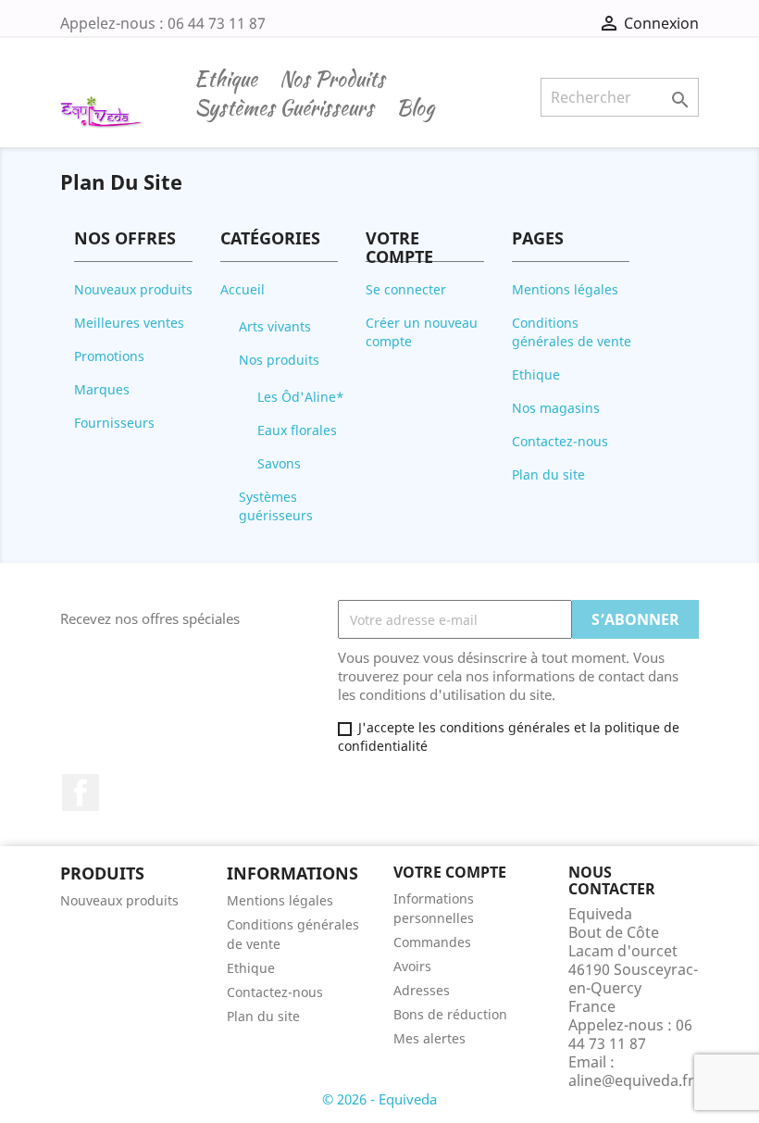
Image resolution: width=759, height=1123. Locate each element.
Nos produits (332, 80)
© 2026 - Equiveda (379, 1099)
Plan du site (548, 474)
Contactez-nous (560, 441)
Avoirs (412, 966)
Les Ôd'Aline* (300, 397)
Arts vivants (275, 326)
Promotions (109, 356)
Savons (279, 463)
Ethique (225, 80)
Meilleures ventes (129, 322)
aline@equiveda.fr (631, 1080)
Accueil (242, 289)
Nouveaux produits (133, 289)
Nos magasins (556, 408)
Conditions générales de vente (571, 332)
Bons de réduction (450, 1014)
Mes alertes (429, 1038)
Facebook (80, 792)
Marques (102, 389)
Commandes (432, 942)
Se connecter (406, 289)
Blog (415, 108)
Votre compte (449, 872)
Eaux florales (297, 430)
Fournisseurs (114, 422)
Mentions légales (565, 289)
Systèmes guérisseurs (284, 108)
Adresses (421, 990)
